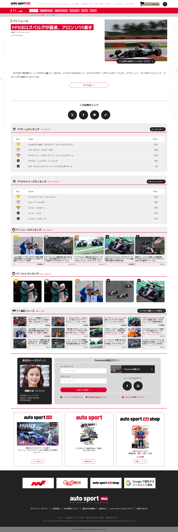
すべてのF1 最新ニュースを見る (150, 311)
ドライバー (74, 10)
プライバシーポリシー (39, 508)
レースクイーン (119, 4)
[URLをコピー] (105, 114)
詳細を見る (88, 461)
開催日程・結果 (46, 10)
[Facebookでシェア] (83, 114)
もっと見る (37, 461)
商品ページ (139, 461)
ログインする (82, 390)
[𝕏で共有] (72, 114)
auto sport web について (121, 508)
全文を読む (87, 85)
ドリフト (109, 4)
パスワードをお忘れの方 (73, 397)
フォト (93, 10)
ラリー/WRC (99, 4)
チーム (84, 10)
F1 (38, 4)
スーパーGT (45, 4)
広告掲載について (71, 508)
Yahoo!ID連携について (134, 397)
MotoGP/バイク (87, 4)
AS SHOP (130, 4)
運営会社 (102, 508)
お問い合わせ (142, 508)
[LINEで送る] (94, 114)
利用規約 (56, 508)
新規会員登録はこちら (97, 397)
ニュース (34, 10)
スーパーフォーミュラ (59, 4)
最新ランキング (61, 10)
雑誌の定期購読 (88, 508)
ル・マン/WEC (74, 4)
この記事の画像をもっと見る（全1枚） (135, 61)
